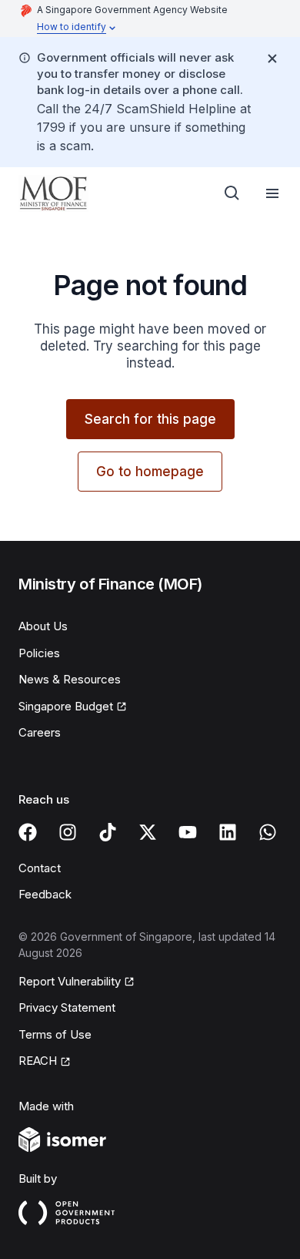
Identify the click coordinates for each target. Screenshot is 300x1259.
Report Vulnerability (69, 981)
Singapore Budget (65, 706)
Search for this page (150, 419)
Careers (39, 732)
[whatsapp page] (267, 832)
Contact (39, 868)
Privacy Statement (66, 1007)
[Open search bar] (232, 193)
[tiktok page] (107, 832)
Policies (39, 653)
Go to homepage (150, 471)
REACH (37, 1060)
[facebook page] (27, 832)
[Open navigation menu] (272, 193)
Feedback (45, 894)
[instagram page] (67, 832)
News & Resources (69, 679)
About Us (43, 626)
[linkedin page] (227, 832)
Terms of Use (55, 1034)
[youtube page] (187, 832)
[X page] (147, 832)
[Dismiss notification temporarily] (272, 58)
